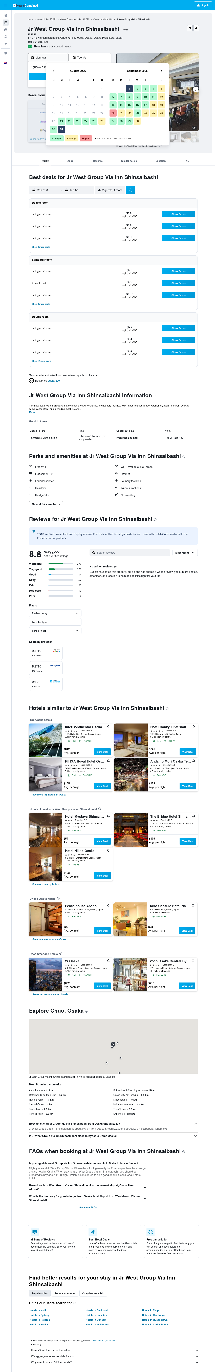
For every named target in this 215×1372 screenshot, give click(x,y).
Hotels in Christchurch (155, 1324)
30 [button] (53, 129)
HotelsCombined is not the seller (50, 1350)
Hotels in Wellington (97, 1324)
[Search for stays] (5, 22)
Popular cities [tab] (40, 1293)
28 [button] (93, 121)
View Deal (102, 751)
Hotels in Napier (39, 1324)
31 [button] (61, 129)
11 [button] (69, 105)
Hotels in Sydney (39, 1315)
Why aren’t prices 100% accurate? (51, 1362)
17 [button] (61, 113)
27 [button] (85, 121)
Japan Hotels (43, 19)
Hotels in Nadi (38, 1310)
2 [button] (53, 97)
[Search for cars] (5, 29)
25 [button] (69, 121)
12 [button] (77, 105)
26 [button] (77, 121)
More (32, 412)
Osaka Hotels (99, 19)
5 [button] (78, 97)
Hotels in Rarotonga (153, 1315)
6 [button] (86, 97)
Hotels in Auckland (97, 1310)
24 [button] (61, 121)
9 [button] (53, 105)
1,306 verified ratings (59, 46)
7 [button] (94, 97)
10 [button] (61, 105)
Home (30, 19)
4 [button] (70, 97)
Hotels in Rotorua (40, 1319)
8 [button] (102, 97)
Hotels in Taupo (151, 1310)
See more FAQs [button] (88, 1207)
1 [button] (102, 89)
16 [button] (53, 113)
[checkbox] (46, 653)
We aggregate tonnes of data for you (52, 1356)
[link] (49, 794)
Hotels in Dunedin (96, 1319)
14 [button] (93, 105)
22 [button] (101, 113)
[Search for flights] (5, 15)
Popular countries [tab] (65, 1293)
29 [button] (101, 121)
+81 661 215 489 (38, 42)
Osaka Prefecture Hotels (71, 19)
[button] (5, 5)
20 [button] (85, 113)
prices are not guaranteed (104, 1340)
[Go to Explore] (5, 43)
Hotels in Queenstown (155, 1319)
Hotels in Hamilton (96, 1315)
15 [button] (101, 105)
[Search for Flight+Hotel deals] (5, 36)
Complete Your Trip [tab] (93, 1293)
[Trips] (5, 53)
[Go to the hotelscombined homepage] (25, 5)
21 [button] (93, 113)
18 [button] (69, 113)
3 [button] (61, 97)
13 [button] (85, 105)
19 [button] (77, 113)
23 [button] (53, 121)
